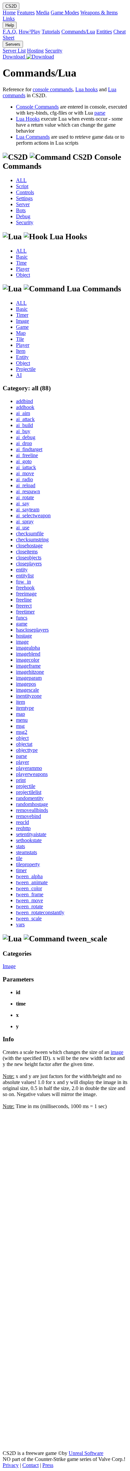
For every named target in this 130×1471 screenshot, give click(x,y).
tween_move (29, 900)
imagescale (27, 690)
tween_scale (29, 918)
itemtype (25, 708)
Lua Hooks (28, 119)
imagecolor (27, 660)
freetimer (25, 612)
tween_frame (29, 894)
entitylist (25, 575)
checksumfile (30, 533)
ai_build (24, 425)
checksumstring (32, 539)
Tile (20, 339)
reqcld (22, 822)
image (22, 642)
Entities (104, 31)
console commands (53, 89)
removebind (28, 816)
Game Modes (65, 12)
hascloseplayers (32, 630)
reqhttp (23, 828)
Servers (12, 44)
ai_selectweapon (33, 515)
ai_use (22, 527)
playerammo (29, 768)
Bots (21, 210)
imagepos (26, 684)
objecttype (27, 750)
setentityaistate (31, 834)
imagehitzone (30, 672)
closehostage (29, 545)
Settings (24, 198)
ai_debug (25, 437)
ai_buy (23, 431)
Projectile (26, 369)
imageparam (29, 678)
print (21, 780)
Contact (30, 1465)
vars (20, 924)
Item (20, 351)
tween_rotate (29, 906)
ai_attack (25, 419)
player (22, 762)
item (20, 702)
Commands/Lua (78, 31)
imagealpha (28, 648)
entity (22, 569)
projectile (25, 786)
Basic (22, 257)
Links (9, 18)
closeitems (27, 551)
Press (47, 1465)
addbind (24, 401)
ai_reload (25, 485)
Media (42, 12)
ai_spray (25, 521)
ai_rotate (25, 497)
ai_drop (24, 443)
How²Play (29, 31)
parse (99, 113)
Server (23, 204)
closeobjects (28, 557)
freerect (24, 606)
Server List (14, 50)
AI (19, 375)
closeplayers (29, 563)
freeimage (26, 593)
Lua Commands (33, 137)
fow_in (23, 581)
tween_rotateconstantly (40, 912)
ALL (21, 180)
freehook (25, 587)
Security (53, 50)
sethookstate (29, 840)
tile (19, 858)
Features (26, 12)
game (21, 624)
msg (20, 726)
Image (22, 321)
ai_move (25, 473)
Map (21, 333)
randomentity (30, 798)
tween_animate (32, 882)
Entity (22, 357)
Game (22, 327)
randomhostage (32, 804)
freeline (24, 600)
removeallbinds (32, 810)
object (22, 738)
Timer (22, 315)
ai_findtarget (29, 449)
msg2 (21, 732)
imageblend (28, 654)
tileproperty (28, 864)
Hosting (35, 50)
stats (20, 846)
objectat (24, 744)
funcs (21, 618)
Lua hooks (86, 89)
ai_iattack (26, 467)
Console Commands (37, 107)
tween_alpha (29, 876)
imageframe (28, 666)
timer (21, 870)
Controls (25, 192)
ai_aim (23, 413)
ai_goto (24, 461)
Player (22, 269)
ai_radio (24, 479)
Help (9, 25)
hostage (24, 636)
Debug (23, 216)
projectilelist (28, 792)
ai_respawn (28, 491)
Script (22, 186)
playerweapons (32, 774)
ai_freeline (27, 455)
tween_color (29, 888)
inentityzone (29, 696)
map (20, 714)
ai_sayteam (27, 509)
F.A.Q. (10, 31)
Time (21, 263)
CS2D (11, 6)
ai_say (22, 503)
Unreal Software (86, 1453)
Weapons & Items (99, 12)
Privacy (11, 1465)
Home (9, 12)
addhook (25, 407)
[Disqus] (65, 1193)
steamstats (26, 852)
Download (14, 56)
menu (22, 720)
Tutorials (51, 31)
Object (23, 275)
